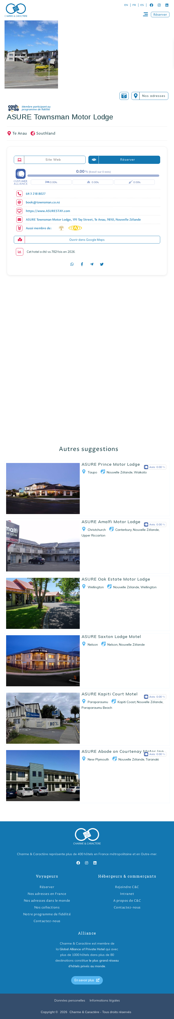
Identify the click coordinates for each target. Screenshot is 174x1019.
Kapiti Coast (126, 702)
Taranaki (152, 759)
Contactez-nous (47, 921)
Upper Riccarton (93, 535)
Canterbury (123, 530)
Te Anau (19, 133)
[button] (160, 14)
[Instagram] (159, 5)
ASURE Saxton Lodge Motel (111, 636)
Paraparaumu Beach (97, 708)
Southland (46, 133)
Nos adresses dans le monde (47, 900)
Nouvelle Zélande (120, 472)
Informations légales (105, 1000)
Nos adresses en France (47, 894)
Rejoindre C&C (127, 887)
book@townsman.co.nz (43, 202)
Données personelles (69, 1000)
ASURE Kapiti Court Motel (110, 694)
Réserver (47, 887)
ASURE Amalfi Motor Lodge (111, 521)
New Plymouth (98, 759)
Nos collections (47, 907)
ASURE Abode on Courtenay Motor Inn (123, 751)
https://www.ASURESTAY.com (48, 211)
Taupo (92, 472)
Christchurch (97, 530)
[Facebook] (151, 5)
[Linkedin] (166, 5)
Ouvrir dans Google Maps (87, 239)
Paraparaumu (98, 702)
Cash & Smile (32, 108)
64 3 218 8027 (36, 193)
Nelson (93, 644)
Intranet (127, 894)
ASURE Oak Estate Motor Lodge (116, 579)
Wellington (96, 587)
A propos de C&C (127, 900)
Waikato (140, 472)
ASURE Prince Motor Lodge (111, 464)
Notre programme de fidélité (47, 914)
